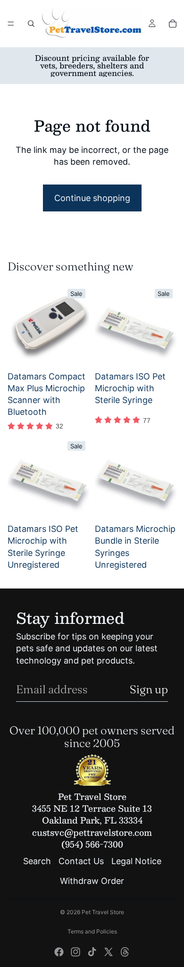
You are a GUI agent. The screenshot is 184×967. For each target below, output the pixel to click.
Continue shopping (92, 198)
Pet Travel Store (103, 912)
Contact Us (81, 861)
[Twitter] (108, 952)
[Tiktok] (92, 952)
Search (37, 861)
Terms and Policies (92, 931)
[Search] (31, 23)
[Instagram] (75, 952)
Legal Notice (136, 861)
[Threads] (125, 952)
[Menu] (11, 23)
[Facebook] (59, 952)
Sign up (149, 689)
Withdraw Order (92, 881)
